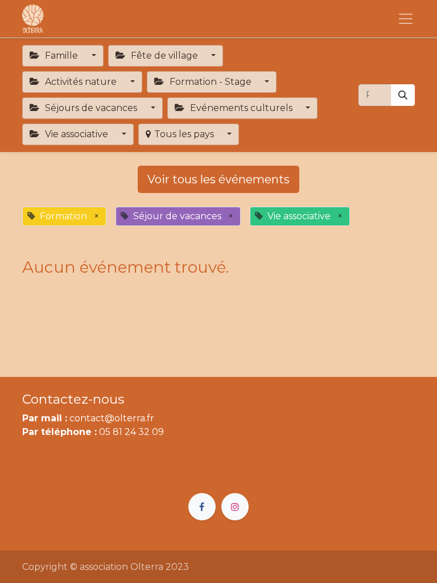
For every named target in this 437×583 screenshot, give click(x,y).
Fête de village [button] (164, 55)
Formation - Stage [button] (210, 81)
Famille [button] (61, 55)
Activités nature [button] (81, 81)
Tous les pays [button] (185, 134)
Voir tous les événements (218, 179)
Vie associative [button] (76, 134)
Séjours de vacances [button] (91, 107)
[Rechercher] (403, 95)
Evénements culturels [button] (241, 107)
